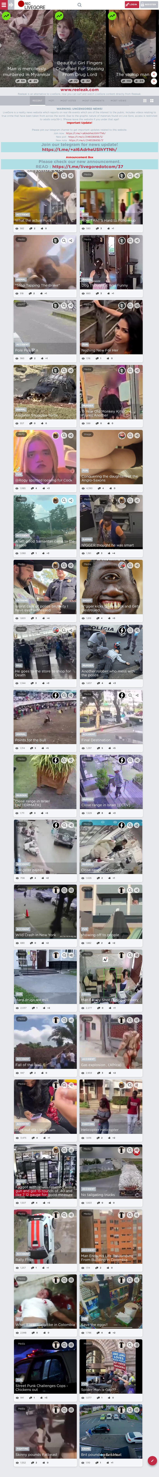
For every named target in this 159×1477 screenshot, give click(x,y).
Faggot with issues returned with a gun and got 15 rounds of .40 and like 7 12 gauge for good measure (45, 1191)
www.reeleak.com (79, 90)
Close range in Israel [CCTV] (105, 805)
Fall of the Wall (28, 1065)
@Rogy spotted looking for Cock (43, 480)
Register (150, 4)
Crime (86, 994)
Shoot (87, 600)
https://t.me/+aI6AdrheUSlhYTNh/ (86, 133)
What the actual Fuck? (34, 220)
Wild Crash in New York (36, 935)
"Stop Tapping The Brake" (37, 285)
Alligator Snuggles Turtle (36, 415)
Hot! (51, 101)
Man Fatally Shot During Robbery (110, 1000)
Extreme (22, 600)
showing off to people (100, 935)
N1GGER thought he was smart (107, 545)
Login (133, 4)
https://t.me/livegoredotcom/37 (87, 167)
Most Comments (93, 101)
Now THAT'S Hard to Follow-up (108, 220)
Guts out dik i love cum (35, 1130)
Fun (85, 214)
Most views (118, 101)
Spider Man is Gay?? (98, 1390)
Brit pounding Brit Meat (101, 1455)
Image (87, 434)
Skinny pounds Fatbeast (36, 1455)
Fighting (88, 1124)
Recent (37, 101)
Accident (22, 214)
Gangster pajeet (29, 870)
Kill (19, 665)
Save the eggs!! (94, 1325)
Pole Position (26, 350)
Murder (88, 405)
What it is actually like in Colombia (45, 1325)
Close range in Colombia (102, 870)
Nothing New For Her (99, 350)
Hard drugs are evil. (32, 1000)
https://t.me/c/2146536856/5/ (85, 137)
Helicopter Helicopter (99, 1130)
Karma (87, 539)
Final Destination (96, 740)
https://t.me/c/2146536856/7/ (86, 140)
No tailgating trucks (98, 1195)
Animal (21, 279)
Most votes (68, 101)
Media (21, 174)
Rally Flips (24, 1260)
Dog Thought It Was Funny (104, 285)
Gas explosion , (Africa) (101, 1065)
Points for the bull (30, 740)
